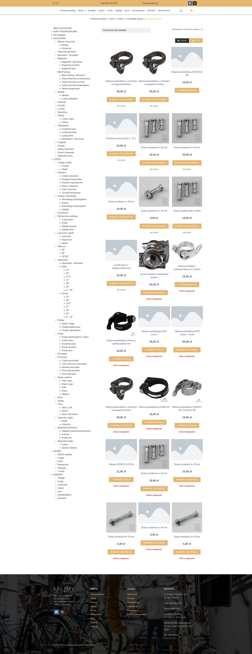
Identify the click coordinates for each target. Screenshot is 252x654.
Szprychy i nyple (65, 418)
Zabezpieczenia (65, 156)
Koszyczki (66, 48)
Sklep (111, 19)
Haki (64, 387)
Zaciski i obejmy (69, 448)
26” (63, 253)
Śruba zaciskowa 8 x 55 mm (187, 537)
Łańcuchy (66, 236)
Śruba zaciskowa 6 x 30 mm (187, 147)
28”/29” (65, 256)
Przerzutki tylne (69, 374)
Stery (60, 404)
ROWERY (58, 475)
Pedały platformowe (71, 327)
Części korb (67, 219)
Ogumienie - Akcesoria (72, 263)
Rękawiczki (63, 464)
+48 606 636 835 (108, 3)
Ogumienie (63, 260)
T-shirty (61, 471)
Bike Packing (64, 72)
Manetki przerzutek (70, 367)
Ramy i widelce (65, 377)
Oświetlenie (63, 125)
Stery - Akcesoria (70, 414)
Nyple (64, 421)
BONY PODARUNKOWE (65, 31)
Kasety (65, 203)
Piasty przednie (69, 347)
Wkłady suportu (69, 226)
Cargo (60, 481)
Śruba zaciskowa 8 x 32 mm (121, 537)
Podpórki (62, 142)
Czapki (61, 458)
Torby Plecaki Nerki (67, 52)
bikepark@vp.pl (150, 3)
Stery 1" (65, 411)
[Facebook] (190, 3)
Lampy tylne (67, 136)
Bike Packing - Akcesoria (73, 75)
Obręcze (61, 246)
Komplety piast (69, 344)
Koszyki (61, 105)
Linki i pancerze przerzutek (74, 364)
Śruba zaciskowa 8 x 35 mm (154, 527)
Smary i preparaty (66, 152)
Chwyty (65, 166)
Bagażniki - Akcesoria (72, 62)
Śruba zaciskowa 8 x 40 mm (154, 211)
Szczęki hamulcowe (71, 193)
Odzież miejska (65, 454)
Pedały (61, 320)
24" (67, 270)
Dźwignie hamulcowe (72, 179)
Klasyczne (67, 438)
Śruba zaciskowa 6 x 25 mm (154, 147)
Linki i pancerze (69, 189)
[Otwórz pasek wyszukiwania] (181, 11)
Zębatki (65, 209)
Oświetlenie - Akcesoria (73, 139)
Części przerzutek (70, 360)
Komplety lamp (69, 129)
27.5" (68, 277)
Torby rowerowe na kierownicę (76, 79)
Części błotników (70, 99)
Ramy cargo (67, 384)
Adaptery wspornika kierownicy (76, 431)
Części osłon (68, 119)
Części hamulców (70, 176)
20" (63, 250)
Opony (65, 293)
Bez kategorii (59, 35)
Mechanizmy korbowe (68, 216)
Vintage (61, 478)
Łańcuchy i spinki (66, 233)
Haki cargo (67, 381)
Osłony (61, 115)
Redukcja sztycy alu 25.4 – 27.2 (121, 138)
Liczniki (61, 109)
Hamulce (62, 172)
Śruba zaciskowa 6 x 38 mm (121, 202)
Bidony (65, 45)
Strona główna (98, 19)
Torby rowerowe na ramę (73, 82)
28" (67, 283)
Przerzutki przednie (71, 370)
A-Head (65, 434)
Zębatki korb (67, 229)
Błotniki (61, 92)
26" (67, 273)
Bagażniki (62, 58)
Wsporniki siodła (135, 19)
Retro (60, 397)
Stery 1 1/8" (67, 407)
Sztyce (65, 444)
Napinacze (67, 240)
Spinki (65, 243)
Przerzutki (62, 357)
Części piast (67, 340)
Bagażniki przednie (71, 65)
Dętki (64, 266)
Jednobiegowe (64, 495)
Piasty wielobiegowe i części (75, 337)
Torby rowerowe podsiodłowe (75, 85)
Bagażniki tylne (69, 68)
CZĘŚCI (120, 19)
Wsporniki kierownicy (67, 427)
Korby (64, 223)
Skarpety (62, 468)
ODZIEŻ (57, 451)
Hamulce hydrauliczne (72, 182)
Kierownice (63, 213)
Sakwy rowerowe (66, 149)
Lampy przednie (69, 132)
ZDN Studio (90, 645)
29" (67, 287)
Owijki (65, 169)
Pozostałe (62, 354)
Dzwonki (62, 102)
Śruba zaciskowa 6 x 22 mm (154, 473)
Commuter (62, 485)
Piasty (60, 334)
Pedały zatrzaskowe (71, 330)
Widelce (65, 394)
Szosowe (62, 498)
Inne (60, 491)
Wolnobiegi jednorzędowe (74, 199)
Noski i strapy (68, 323)
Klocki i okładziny (70, 186)
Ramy (64, 391)
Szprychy (66, 424)
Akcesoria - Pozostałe (68, 55)
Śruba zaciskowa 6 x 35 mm (187, 464)
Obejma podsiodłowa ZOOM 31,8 (154, 407)
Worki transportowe (71, 88)
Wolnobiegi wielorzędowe (74, 206)
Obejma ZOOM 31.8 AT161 (121, 464)
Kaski (60, 461)
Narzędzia (62, 112)
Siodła (61, 401)
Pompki (61, 146)
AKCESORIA (59, 38)
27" (67, 280)
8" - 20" (69, 290)
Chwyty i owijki (65, 162)
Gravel (61, 488)
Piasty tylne (67, 350)
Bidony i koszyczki (66, 42)
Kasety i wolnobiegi (67, 196)
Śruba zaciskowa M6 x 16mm (187, 211)
